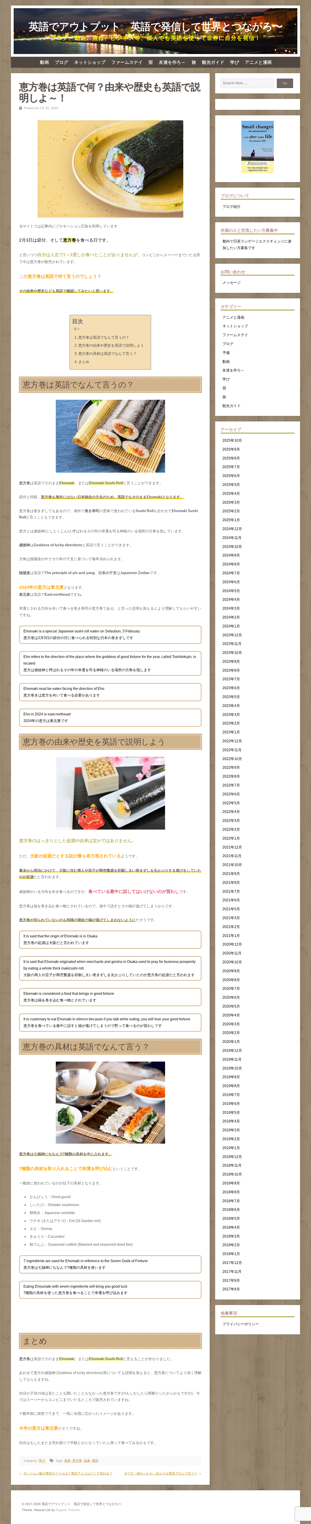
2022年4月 (231, 812)
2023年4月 (231, 706)
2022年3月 (231, 821)
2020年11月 (232, 953)
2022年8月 (231, 776)
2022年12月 (232, 741)
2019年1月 (231, 1148)
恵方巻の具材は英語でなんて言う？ (107, 354)
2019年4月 (231, 1121)
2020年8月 (231, 980)
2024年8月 (231, 564)
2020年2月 (231, 1033)
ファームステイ (127, 62)
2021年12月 (232, 847)
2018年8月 (231, 1192)
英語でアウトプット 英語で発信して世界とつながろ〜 (156, 26)
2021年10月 (232, 865)
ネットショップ (89, 62)
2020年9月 (231, 971)
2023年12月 (232, 635)
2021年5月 (231, 909)
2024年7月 (231, 573)
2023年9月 (231, 661)
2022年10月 (232, 759)
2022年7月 (231, 785)
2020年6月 (231, 997)
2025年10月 (232, 440)
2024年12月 (232, 529)
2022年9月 (231, 767)
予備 (226, 353)
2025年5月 (231, 485)
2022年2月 (231, 829)
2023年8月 (231, 670)
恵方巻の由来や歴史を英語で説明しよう (111, 345)
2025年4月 (231, 493)
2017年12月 (232, 1263)
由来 (87, 1460)
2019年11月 (232, 1059)
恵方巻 (77, 1460)
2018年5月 (231, 1218)
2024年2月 (231, 617)
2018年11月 (232, 1165)
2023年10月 (232, 653)
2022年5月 (231, 803)
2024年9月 (231, 555)
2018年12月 (232, 1157)
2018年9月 (231, 1183)
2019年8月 (231, 1086)
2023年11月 (232, 644)
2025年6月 (231, 476)
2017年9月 (231, 1280)
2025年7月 (231, 467)
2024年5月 (231, 591)
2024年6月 (231, 582)
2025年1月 (231, 520)
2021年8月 (231, 882)
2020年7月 (231, 988)
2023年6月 (231, 688)
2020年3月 (231, 1024)
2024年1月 (231, 626)
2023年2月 (231, 723)
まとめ (83, 362)
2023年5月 (231, 697)
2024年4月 (231, 599)
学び (234, 62)
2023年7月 (231, 679)
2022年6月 (231, 794)
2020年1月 (231, 1042)
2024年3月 (231, 608)
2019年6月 (231, 1104)
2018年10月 (232, 1174)
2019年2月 (231, 1139)
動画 (44, 62)
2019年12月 (232, 1050)
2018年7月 (231, 1201)
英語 (95, 1460)
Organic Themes (68, 1510)
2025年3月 (231, 502)
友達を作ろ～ (172, 62)
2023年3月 (231, 715)
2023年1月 (231, 732)
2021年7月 (231, 891)
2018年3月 (231, 1236)
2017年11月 (232, 1272)
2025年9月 (231, 449)
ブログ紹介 (231, 207)
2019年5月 (231, 1112)
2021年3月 (231, 918)
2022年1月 (231, 838)
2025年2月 (231, 511)
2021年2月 (231, 927)
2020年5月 (231, 1006)
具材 (67, 1460)
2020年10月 (232, 962)
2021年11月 (232, 856)
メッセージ (231, 282)
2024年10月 (232, 547)
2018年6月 (231, 1210)
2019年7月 (231, 1095)
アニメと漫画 (258, 62)
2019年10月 (232, 1068)
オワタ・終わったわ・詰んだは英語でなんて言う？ (160, 1473)
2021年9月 (231, 874)
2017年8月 (231, 1289)
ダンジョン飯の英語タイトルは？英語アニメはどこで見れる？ (67, 1473)
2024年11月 (232, 538)
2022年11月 (232, 750)
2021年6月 (231, 900)
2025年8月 (231, 458)
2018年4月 (231, 1227)
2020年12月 (232, 944)
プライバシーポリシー (240, 1324)
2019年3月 (231, 1130)
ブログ (61, 62)
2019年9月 (231, 1077)
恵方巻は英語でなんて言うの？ (103, 337)
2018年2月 (231, 1245)
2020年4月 (231, 1015)
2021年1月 (231, 936)
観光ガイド (213, 62)
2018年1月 (231, 1254)
